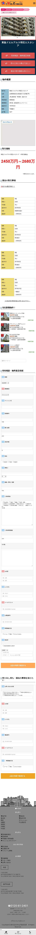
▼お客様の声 (5, 848)
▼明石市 (21, 816)
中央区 (3, 828)
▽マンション (23, 820)
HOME (3, 9)
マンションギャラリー (18, 9)
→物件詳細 (30, 320)
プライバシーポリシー (18, 921)
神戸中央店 (6, 884)
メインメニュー (34, 2)
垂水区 (3, 818)
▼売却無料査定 (6, 834)
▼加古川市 (22, 818)
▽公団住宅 (22, 822)
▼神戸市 (3, 816)
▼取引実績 (4, 846)
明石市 (26, 9)
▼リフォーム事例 (6, 851)
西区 (2, 820)
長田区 (3, 824)
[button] (3, 27)
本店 (4, 867)
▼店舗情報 (4, 858)
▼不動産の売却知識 (7, 838)
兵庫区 (3, 826)
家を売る (9, 9)
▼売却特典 (4, 836)
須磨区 (3, 822)
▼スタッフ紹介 (6, 860)
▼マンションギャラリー (8, 840)
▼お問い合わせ (6, 862)
